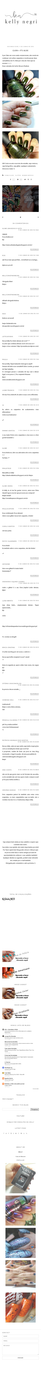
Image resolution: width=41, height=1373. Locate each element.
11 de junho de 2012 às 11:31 (29, 313)
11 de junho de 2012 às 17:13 (29, 583)
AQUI (9, 63)
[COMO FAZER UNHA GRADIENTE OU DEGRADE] (20, 1289)
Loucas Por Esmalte (10, 1036)
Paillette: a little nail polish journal (14, 1084)
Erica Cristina (8, 647)
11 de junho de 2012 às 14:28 (28, 564)
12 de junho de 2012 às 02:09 (28, 742)
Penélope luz (8, 1067)
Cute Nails (7, 1073)
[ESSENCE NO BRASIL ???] (20, 1193)
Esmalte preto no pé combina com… (14, 1038)
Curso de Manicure (21, 1156)
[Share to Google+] (31, 179)
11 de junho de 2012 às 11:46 (28, 359)
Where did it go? (9, 1080)
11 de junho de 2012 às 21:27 (28, 700)
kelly (20, 1152)
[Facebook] (3, 1133)
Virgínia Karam (9, 790)
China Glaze (9, 175)
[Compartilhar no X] (24, 179)
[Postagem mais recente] (2, 217)
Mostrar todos (36, 1088)
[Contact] (24, 1133)
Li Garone (7, 1062)
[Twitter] (6, 1133)
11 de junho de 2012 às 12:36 (28, 468)
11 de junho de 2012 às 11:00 (28, 255)
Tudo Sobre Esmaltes (11, 1048)
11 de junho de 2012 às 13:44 (28, 486)
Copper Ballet (8, 1085)
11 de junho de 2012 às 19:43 (28, 600)
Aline (4, 448)
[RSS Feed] (26, 1133)
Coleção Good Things (10, 1069)
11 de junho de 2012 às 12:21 (28, 448)
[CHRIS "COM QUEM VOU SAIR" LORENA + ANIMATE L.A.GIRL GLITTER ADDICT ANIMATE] (20, 1322)
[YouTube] (16, 1133)
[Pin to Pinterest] (17, 179)
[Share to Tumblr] (28, 179)
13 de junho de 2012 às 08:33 (28, 769)
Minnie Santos (8, 430)
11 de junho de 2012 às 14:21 (28, 541)
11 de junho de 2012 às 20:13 (28, 647)
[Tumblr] (13, 1133)
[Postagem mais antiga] (38, 217)
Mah (4, 314)
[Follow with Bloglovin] (21, 1133)
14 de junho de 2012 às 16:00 (28, 790)
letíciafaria (7, 336)
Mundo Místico (27, 175)
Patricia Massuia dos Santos (15, 740)
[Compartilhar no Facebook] (10, 179)
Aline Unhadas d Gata (12, 228)
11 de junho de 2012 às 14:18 (28, 526)
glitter (18, 175)
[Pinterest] (8, 1133)
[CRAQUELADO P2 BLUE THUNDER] (20, 1257)
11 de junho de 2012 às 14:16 (28, 508)
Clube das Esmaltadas (11, 1055)
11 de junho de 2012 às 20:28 (28, 685)
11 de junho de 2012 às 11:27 (28, 296)
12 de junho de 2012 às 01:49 (28, 720)
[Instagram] (11, 1133)
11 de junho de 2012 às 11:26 (28, 277)
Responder (34, 249)
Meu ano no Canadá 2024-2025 (13, 1063)
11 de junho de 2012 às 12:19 (28, 430)
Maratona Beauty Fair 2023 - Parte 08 (14, 1074)
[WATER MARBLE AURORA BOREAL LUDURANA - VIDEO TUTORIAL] (20, 1225)
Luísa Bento (7, 601)
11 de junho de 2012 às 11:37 (29, 336)
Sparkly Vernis (9, 1078)
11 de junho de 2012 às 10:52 (28, 230)
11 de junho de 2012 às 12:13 (29, 405)
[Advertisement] (20, 925)
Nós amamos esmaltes (11, 1041)
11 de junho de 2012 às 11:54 (29, 390)
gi (3, 405)
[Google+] (18, 1133)
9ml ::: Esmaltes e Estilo (11, 1029)
